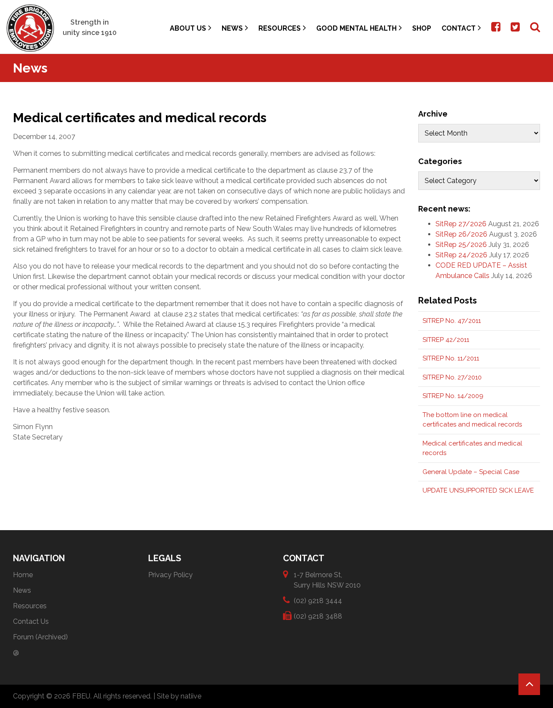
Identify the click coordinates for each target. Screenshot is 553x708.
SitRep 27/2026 (460, 224)
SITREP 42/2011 (446, 340)
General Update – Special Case (471, 472)
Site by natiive (179, 696)
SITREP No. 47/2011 (452, 321)
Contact (459, 28)
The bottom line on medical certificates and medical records (472, 420)
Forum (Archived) (40, 637)
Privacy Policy (170, 575)
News (232, 28)
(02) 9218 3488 (318, 616)
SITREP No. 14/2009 (453, 396)
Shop (421, 28)
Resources (279, 28)
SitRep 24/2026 (461, 255)
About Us (188, 28)
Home (23, 575)
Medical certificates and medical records (472, 448)
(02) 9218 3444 (318, 601)
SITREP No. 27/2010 (452, 377)
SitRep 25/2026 (461, 244)
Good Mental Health (356, 28)
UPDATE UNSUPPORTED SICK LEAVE (478, 490)
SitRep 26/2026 (461, 234)
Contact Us (31, 621)
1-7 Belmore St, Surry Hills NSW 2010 (327, 580)
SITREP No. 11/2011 (451, 358)
